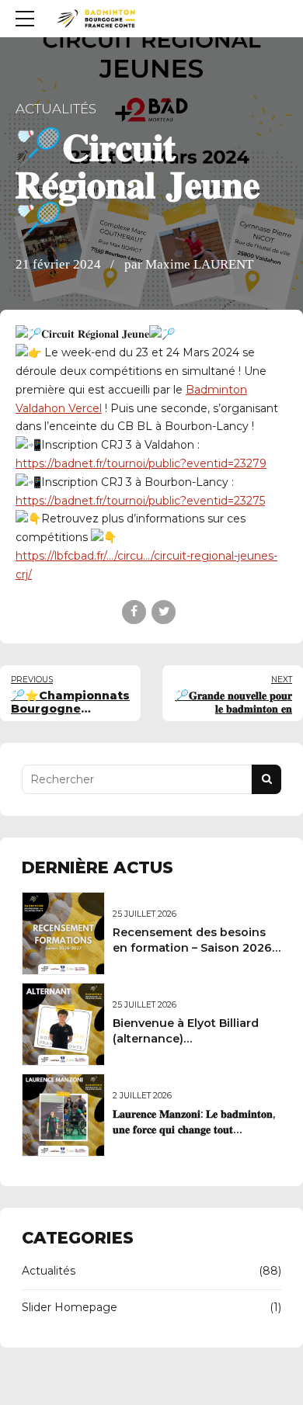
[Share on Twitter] (164, 612)
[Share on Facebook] (134, 612)
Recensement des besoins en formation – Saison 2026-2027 (195, 947)
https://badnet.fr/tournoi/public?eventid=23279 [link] (141, 463)
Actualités (56, 108)
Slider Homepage (69, 1307)
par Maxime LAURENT (188, 264)
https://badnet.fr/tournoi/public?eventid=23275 (140, 501)
